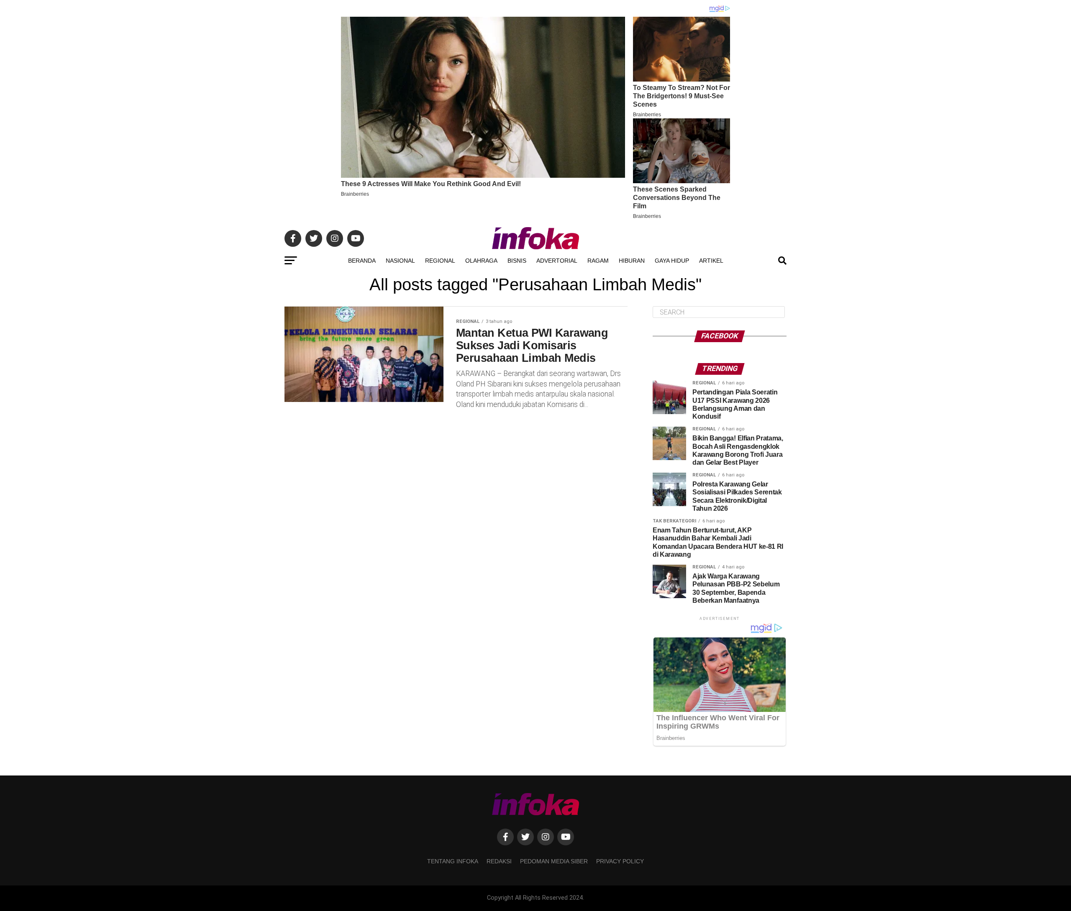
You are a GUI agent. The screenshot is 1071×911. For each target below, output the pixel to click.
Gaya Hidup (672, 260)
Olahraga (481, 260)
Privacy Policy (620, 861)
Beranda (362, 260)
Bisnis (516, 260)
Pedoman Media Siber (554, 861)
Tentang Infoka (452, 861)
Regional (440, 260)
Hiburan (632, 260)
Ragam (598, 260)
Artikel (711, 260)
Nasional (400, 260)
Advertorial (556, 260)
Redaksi (499, 861)
